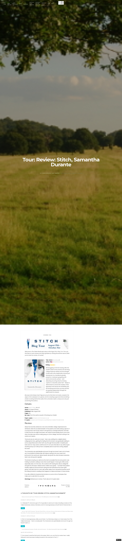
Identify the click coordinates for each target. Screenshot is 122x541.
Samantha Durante (58, 362)
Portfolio (25, 4)
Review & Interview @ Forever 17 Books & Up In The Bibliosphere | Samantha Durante (40, 496)
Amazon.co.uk (45, 418)
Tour (50, 335)
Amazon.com (36, 418)
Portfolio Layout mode (44, 4)
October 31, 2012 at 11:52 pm (28, 516)
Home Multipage (15, 4)
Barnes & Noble (51, 420)
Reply (23, 508)
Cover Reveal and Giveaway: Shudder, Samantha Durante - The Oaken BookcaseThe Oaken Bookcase (43, 529)
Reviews (46, 335)
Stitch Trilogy (32, 407)
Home (5, 4)
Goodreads (56, 360)
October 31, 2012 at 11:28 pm (28, 500)
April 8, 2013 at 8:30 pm (27, 532)
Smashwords (60, 420)
